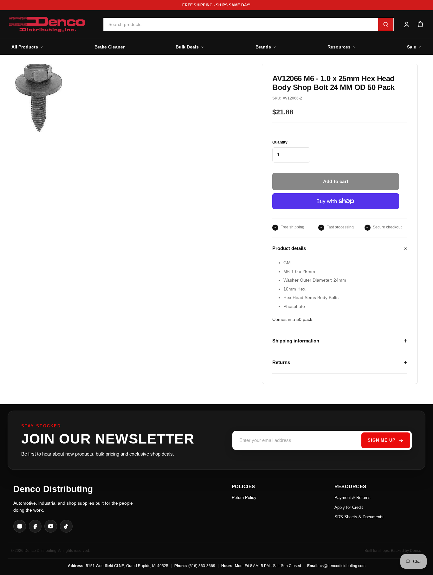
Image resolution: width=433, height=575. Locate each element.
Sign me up (382, 440)
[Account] (406, 25)
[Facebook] (35, 526)
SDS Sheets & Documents (359, 516)
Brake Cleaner (109, 46)
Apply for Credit (348, 507)
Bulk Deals (187, 46)
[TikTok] (66, 526)
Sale (411, 46)
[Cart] (420, 25)
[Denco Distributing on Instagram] (19, 526)
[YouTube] (50, 526)
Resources (339, 46)
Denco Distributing (53, 489)
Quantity (280, 142)
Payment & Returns (352, 497)
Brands (263, 46)
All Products (24, 46)
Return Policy (244, 497)
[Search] (385, 24)
